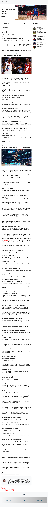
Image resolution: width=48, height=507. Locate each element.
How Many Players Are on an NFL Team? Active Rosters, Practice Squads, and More (41, 36)
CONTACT (23, 500)
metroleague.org (8, 500)
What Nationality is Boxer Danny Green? (9, 490)
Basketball (3, 16)
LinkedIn (22, 483)
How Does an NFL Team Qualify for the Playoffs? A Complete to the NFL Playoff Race (41, 44)
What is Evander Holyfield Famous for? (8, 489)
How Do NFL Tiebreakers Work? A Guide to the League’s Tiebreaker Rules (41, 29)
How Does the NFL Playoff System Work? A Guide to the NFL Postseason (41, 40)
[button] (45, 2)
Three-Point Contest (7, 240)
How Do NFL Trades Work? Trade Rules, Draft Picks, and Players (41, 32)
